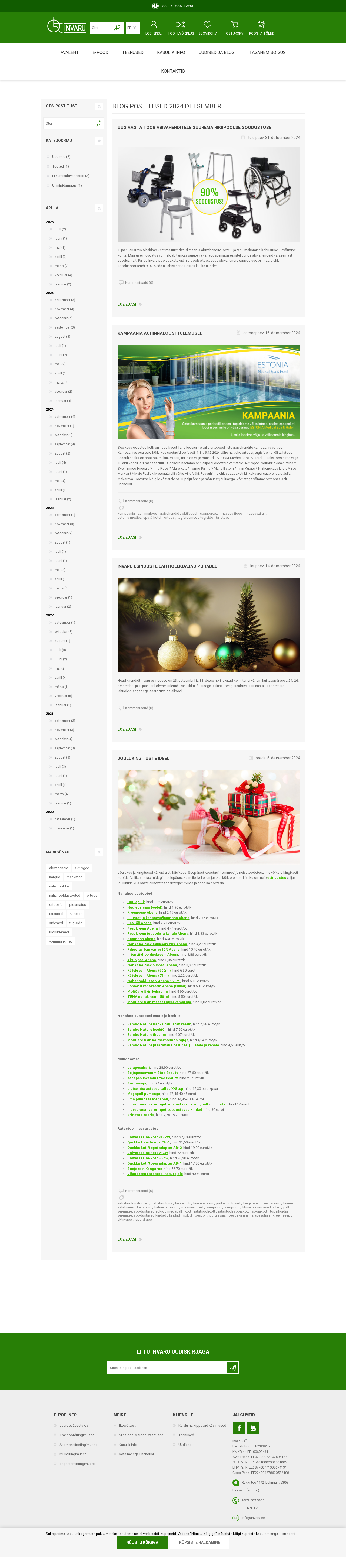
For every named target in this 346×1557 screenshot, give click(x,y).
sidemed (56, 923)
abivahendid (169, 513)
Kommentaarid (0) (139, 283)
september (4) (65, 444)
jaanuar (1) (63, 705)
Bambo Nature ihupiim (146, 1035)
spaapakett (209, 513)
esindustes (276, 878)
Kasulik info (128, 1445)
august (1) (62, 542)
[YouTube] (253, 1428)
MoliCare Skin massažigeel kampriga (159, 1002)
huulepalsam (203, 1203)
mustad (221, 1104)
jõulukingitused (228, 1203)
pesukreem (271, 1203)
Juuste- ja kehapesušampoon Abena (158, 918)
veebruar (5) (63, 696)
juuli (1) (60, 346)
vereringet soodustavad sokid (141, 1211)
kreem (288, 1203)
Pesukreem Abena (142, 928)
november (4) (64, 309)
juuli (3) (60, 650)
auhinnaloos (147, 513)
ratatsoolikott (204, 1211)
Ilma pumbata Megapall (147, 1099)
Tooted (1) (60, 166)
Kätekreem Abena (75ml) (148, 976)
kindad (174, 1215)
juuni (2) (61, 355)
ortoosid (56, 905)
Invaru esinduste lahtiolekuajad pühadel (167, 566)
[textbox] (69, 123)
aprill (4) (61, 678)
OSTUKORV (235, 33)
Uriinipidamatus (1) (67, 185)
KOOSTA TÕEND (261, 33)
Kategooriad (59, 140)
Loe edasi (127, 304)
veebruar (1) (63, 597)
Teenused (186, 1435)
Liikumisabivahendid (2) (70, 176)
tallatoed (223, 517)
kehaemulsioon (166, 1207)
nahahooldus (162, 1203)
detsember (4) (65, 417)
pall (286, 1207)
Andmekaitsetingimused (78, 1445)
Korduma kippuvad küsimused (202, 1425)
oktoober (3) (63, 632)
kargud (54, 877)
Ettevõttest (127, 1425)
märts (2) (62, 266)
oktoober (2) (63, 533)
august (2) (62, 453)
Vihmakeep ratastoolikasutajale (155, 1174)
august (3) (62, 337)
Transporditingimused (77, 1435)
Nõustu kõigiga (142, 1542)
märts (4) (62, 382)
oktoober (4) (63, 318)
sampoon (231, 1207)
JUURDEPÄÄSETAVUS (177, 6)
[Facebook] (239, 1428)
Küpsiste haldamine (199, 1542)
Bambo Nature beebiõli (147, 1029)
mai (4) (60, 481)
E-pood (100, 52)
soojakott (259, 1211)
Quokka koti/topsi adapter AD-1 (154, 1163)
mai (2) (60, 364)
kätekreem (126, 1207)
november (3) (64, 524)
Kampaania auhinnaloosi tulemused (160, 333)
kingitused (251, 1203)
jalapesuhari (260, 1215)
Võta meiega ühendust (136, 1454)
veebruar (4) (63, 275)
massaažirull (255, 513)
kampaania (126, 513)
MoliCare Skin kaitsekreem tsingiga (157, 1040)
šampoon (213, 1207)
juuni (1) (61, 238)
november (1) (64, 426)
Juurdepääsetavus (74, 1425)
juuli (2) (60, 229)
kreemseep (281, 1215)
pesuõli (201, 1215)
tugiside (206, 517)
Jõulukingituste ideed (144, 758)
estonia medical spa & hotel (139, 517)
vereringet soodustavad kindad (142, 1215)
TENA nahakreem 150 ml (148, 997)
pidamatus (77, 905)
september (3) (65, 327)
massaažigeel (232, 513)
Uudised (185, 1445)
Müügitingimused (73, 1454)
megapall (174, 1211)
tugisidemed (187, 517)
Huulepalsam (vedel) (144, 907)
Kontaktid (173, 71)
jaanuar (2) (63, 284)
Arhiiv (52, 208)
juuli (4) (60, 463)
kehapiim (144, 1207)
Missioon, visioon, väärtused (141, 1435)
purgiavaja (217, 1215)
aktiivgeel (189, 513)
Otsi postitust (61, 106)
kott (188, 1211)
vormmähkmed (61, 941)
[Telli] (232, 1367)
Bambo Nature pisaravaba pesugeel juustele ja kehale (173, 1045)
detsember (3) (65, 300)
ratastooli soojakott (233, 1211)
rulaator (76, 914)
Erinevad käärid (140, 1115)
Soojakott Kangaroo (144, 1169)
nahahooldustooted (64, 895)
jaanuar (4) (63, 401)
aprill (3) (61, 257)
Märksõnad (57, 852)
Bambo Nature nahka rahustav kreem (159, 1024)
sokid (187, 1215)
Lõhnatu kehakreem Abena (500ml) (157, 986)
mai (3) (60, 248)
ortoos (169, 517)
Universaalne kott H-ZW (147, 1158)
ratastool (56, 914)
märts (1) (62, 687)
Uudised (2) (61, 157)
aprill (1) (61, 490)
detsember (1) (65, 515)
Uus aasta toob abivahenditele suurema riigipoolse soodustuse (194, 127)
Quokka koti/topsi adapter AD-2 (154, 1148)
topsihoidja (279, 1211)
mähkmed (74, 877)
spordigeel (143, 1219)
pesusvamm (238, 1215)
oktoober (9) (63, 435)
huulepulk (182, 1203)
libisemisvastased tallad (261, 1207)
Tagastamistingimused (77, 1464)
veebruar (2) (63, 392)
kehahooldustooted (133, 1203)
